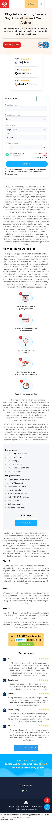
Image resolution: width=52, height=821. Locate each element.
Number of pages (11, 143)
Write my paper (12, 45)
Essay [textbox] (8, 119)
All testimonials (25, 747)
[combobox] (26, 119)
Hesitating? (26, 516)
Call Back (31, 4)
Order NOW (26, 523)
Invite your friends (26, 760)
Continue (26, 164)
